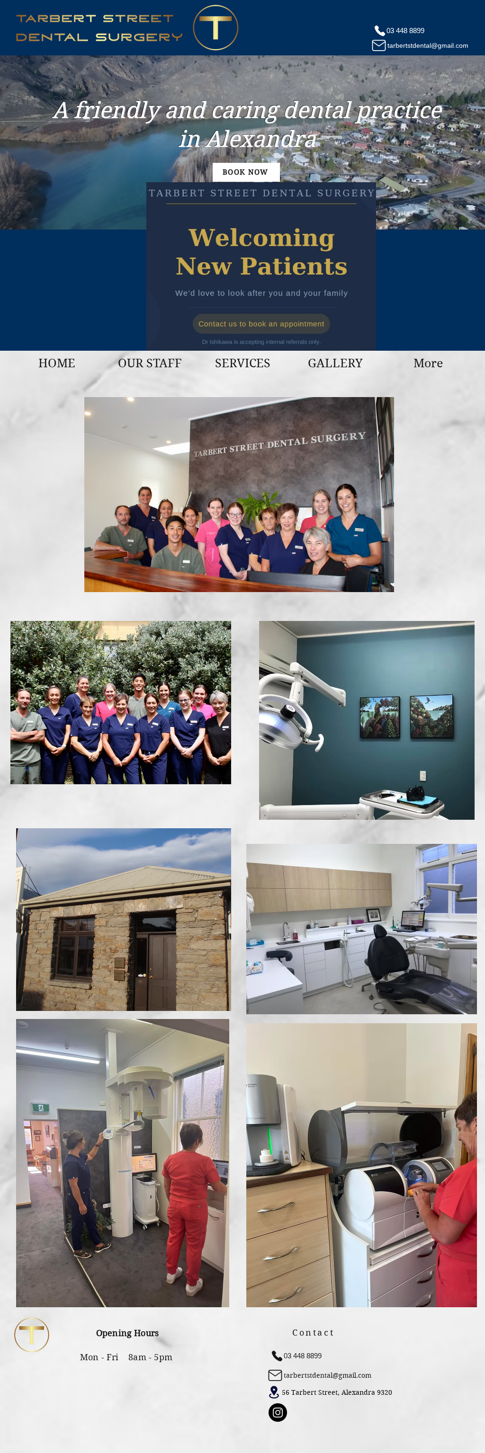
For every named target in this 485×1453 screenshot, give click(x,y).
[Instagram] (278, 1412)
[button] (149, 363)
